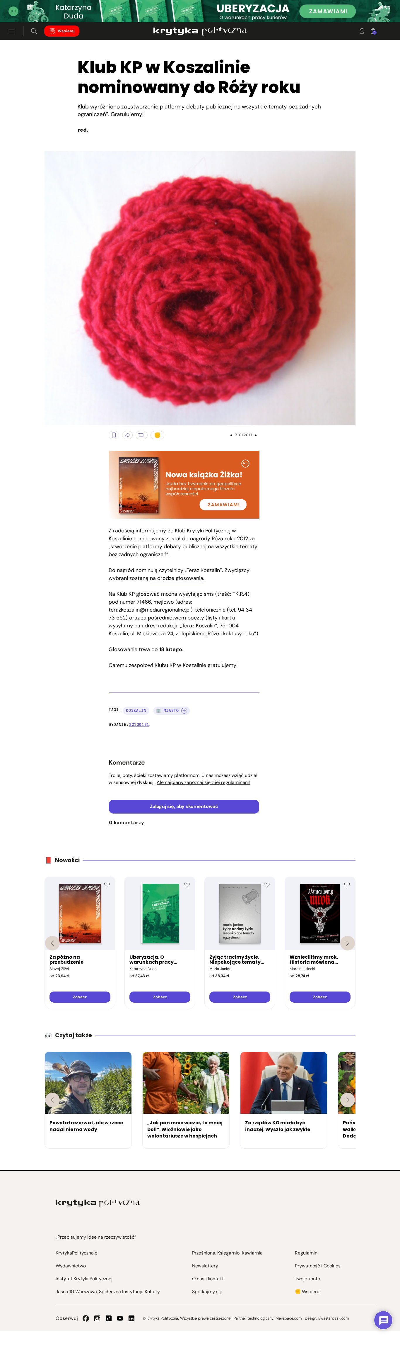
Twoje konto (307, 1279)
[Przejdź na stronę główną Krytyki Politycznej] (98, 1203)
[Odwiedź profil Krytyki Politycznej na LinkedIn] (131, 1318)
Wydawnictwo (71, 1266)
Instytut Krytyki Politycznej (84, 1279)
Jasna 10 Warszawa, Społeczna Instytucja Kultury (108, 1292)
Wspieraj (66, 31)
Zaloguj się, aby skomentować (184, 806)
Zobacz (80, 996)
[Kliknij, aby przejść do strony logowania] (361, 31)
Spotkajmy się (207, 1292)
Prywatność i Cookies (318, 1266)
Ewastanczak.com (333, 1318)
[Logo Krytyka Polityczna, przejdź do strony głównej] (199, 31)
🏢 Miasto (167, 710)
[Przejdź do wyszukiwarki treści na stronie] (33, 31)
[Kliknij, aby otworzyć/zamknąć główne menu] (11, 31)
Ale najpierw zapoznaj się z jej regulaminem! (203, 782)
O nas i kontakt (208, 1279)
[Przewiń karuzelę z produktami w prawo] (347, 943)
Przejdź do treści (29, 8)
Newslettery (205, 1266)
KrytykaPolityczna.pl (77, 1253)
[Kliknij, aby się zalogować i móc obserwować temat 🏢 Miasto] (184, 711)
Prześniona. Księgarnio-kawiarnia (227, 1253)
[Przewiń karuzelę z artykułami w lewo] (52, 1100)
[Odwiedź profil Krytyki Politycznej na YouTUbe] (120, 1318)
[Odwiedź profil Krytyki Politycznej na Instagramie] (97, 1318)
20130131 (139, 724)
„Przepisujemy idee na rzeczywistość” (96, 1237)
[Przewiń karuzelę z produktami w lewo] (52, 943)
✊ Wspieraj (308, 1292)
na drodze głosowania (176, 578)
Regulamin (306, 1253)
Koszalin (136, 710)
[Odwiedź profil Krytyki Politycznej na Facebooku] (85, 1318)
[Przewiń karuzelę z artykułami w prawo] (347, 1100)
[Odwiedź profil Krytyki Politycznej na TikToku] (108, 1318)
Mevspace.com (289, 1318)
